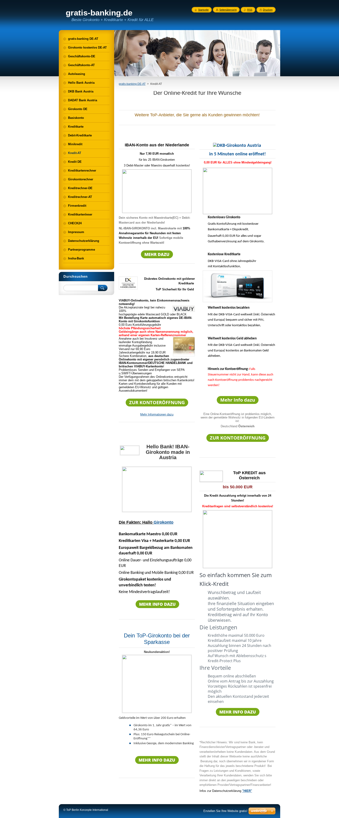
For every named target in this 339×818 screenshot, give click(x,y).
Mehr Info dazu (237, 400)
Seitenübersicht (228, 9)
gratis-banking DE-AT (132, 84)
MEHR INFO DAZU (157, 604)
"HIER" (247, 791)
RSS (249, 9)
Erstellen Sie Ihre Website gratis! (225, 811)
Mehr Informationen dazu (156, 414)
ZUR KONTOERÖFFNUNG (157, 402)
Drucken (268, 9)
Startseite (203, 9)
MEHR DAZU (157, 254)
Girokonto (163, 522)
